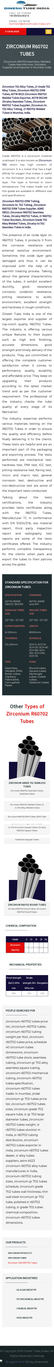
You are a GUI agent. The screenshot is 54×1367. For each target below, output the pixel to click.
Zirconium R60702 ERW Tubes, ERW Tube (27, 816)
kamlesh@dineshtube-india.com (30, 23)
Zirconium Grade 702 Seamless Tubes (27, 784)
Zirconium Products (20, 1253)
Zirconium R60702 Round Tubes (27, 904)
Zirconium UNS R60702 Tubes (22, 1262)
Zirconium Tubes (17, 1257)
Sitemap (38, 1356)
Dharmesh (42, 1362)
